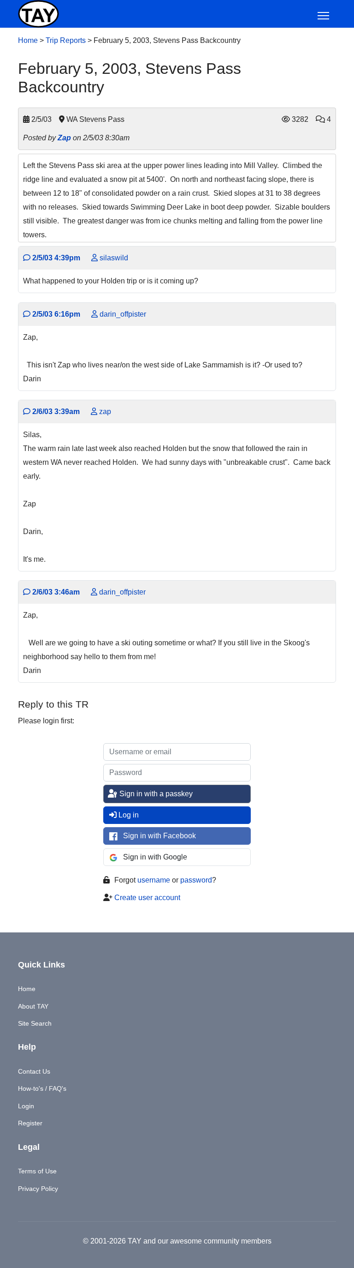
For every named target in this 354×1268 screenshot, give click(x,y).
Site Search (35, 1023)
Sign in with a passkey (155, 794)
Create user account (147, 897)
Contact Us (34, 1071)
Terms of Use (37, 1171)
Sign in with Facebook (159, 836)
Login (26, 1106)
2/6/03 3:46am (55, 592)
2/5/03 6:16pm (55, 314)
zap (104, 411)
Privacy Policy (38, 1188)
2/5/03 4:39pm (55, 258)
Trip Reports (66, 40)
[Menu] (323, 16)
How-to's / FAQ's (42, 1088)
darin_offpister (122, 314)
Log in (128, 815)
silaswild (113, 258)
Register (30, 1123)
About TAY (33, 1006)
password (196, 880)
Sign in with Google (155, 857)
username (153, 880)
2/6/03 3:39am (55, 411)
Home (28, 40)
